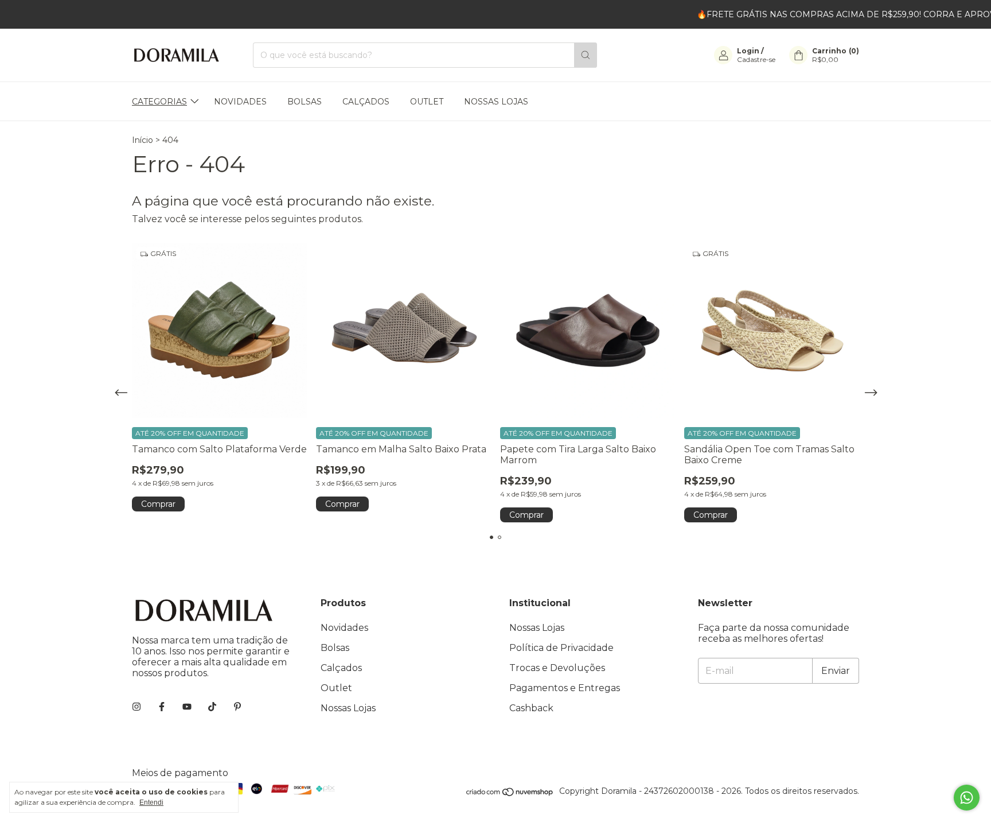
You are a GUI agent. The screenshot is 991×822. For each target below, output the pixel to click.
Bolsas (304, 101)
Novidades (240, 101)
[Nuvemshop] (510, 794)
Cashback (531, 708)
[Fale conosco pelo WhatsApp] (967, 798)
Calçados (365, 101)
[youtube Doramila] (187, 706)
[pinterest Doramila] (237, 706)
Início (142, 140)
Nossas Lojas (496, 101)
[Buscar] (585, 55)
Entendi (151, 802)
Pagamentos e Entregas (564, 688)
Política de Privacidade (561, 647)
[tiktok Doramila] (212, 706)
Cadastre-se (756, 59)
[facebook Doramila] (161, 706)
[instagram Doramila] (136, 706)
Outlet (426, 101)
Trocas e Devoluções (557, 667)
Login (748, 50)
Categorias (159, 101)
